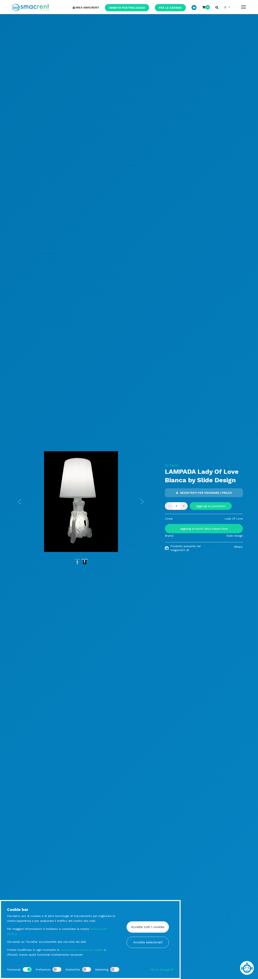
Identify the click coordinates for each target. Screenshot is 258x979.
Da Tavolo (172, 465)
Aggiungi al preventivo (211, 506)
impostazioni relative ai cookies (81, 949)
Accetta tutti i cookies (147, 927)
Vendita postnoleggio (127, 7)
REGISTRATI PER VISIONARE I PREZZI (206, 492)
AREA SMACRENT (87, 7)
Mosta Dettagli (160, 969)
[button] (20, 501)
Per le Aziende (170, 7)
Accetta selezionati (147, 942)
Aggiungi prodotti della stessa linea (204, 528)
